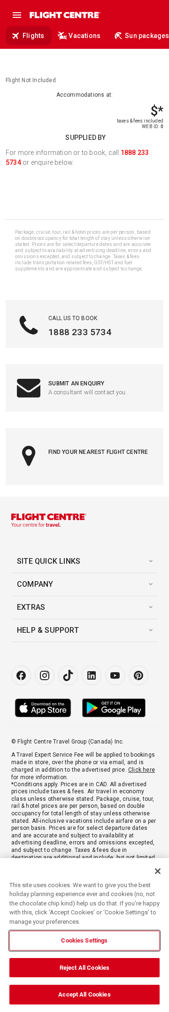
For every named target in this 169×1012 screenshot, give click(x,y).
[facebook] (21, 675)
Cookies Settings (84, 940)
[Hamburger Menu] (17, 15)
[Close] (157, 871)
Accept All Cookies (84, 994)
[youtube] (115, 675)
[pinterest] (138, 675)
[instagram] (44, 675)
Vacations (84, 35)
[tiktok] (68, 675)
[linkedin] (91, 675)
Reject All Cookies (84, 967)
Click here (141, 770)
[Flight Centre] (64, 15)
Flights (33, 35)
